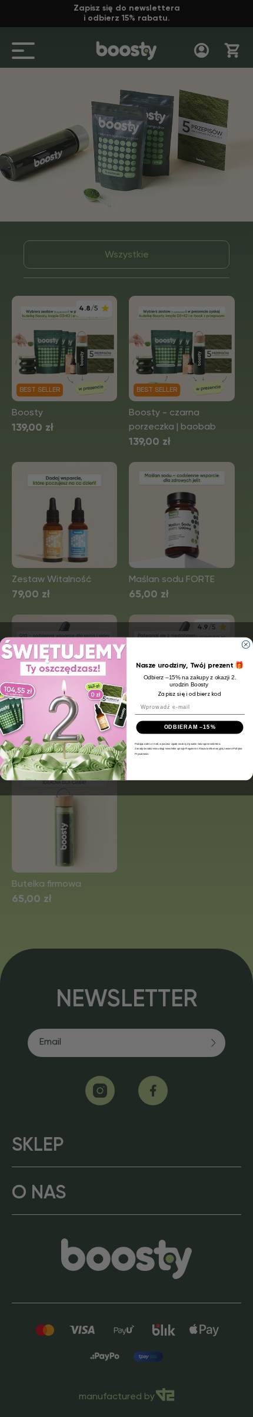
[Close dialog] (245, 644)
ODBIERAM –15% (190, 726)
